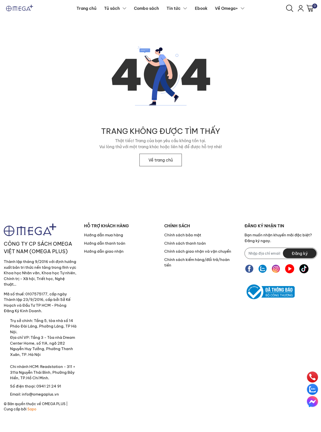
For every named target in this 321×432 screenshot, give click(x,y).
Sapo (31, 409)
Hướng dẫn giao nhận (104, 251)
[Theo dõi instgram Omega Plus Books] (276, 268)
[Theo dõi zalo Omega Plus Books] (262, 268)
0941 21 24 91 (48, 386)
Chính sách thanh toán (185, 243)
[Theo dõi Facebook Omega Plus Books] (249, 268)
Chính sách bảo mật (182, 235)
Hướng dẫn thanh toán (104, 243)
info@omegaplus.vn (40, 394)
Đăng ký (300, 253)
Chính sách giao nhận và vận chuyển (197, 251)
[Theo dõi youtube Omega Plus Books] (289, 268)
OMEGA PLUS (53, 404)
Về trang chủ (160, 160)
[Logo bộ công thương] (270, 291)
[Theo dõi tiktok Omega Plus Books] (304, 268)
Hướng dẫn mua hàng (103, 235)
